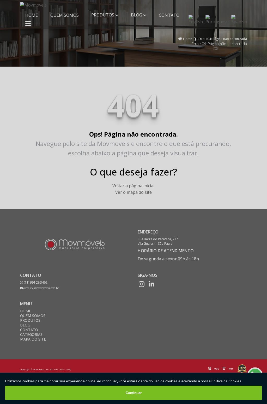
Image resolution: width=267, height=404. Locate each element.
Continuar (134, 393)
